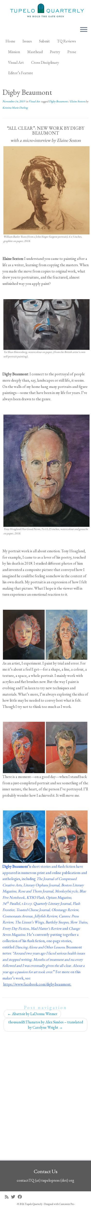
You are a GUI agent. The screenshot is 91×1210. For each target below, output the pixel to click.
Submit (44, 41)
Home (10, 41)
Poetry (55, 51)
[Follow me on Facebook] (21, 1196)
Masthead (35, 51)
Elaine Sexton (78, 101)
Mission (14, 51)
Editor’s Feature (20, 72)
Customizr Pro (66, 1204)
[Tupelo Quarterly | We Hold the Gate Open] (45, 11)
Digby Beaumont (58, 101)
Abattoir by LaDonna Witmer (32, 1013)
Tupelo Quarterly (33, 1204)
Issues (27, 41)
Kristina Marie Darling (15, 108)
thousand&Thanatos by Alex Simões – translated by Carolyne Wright (45, 1024)
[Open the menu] (83, 29)
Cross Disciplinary (45, 62)
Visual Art (16, 62)
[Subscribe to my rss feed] (8, 1196)
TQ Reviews (66, 41)
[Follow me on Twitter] (14, 1196)
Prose (71, 51)
